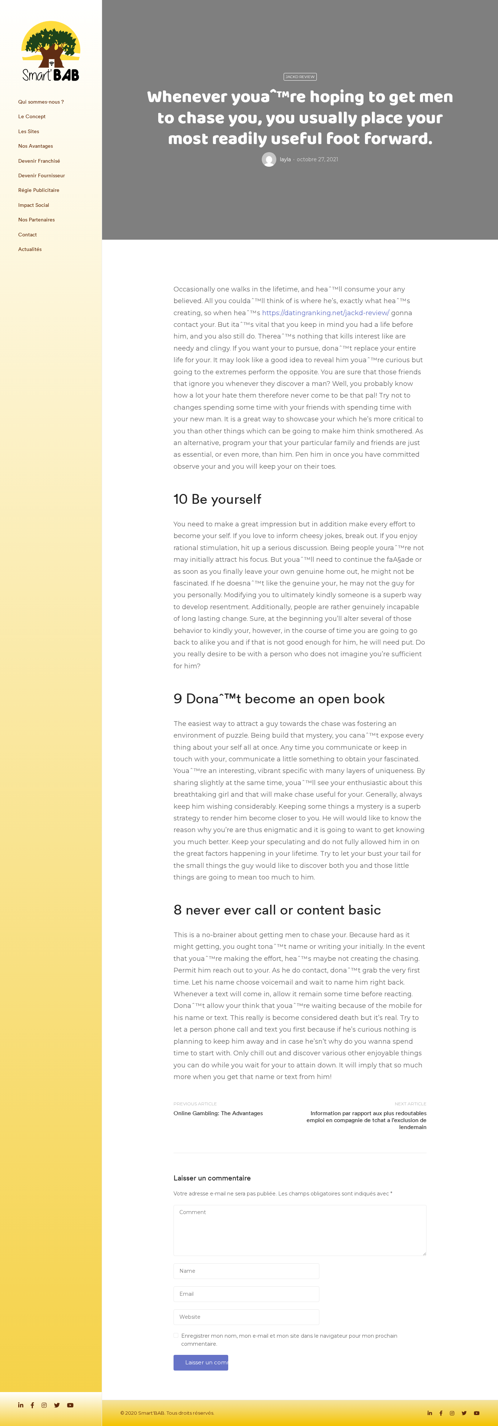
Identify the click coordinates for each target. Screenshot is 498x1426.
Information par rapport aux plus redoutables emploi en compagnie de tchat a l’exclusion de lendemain (367, 1120)
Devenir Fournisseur (41, 175)
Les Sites (28, 131)
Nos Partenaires (36, 219)
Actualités (30, 249)
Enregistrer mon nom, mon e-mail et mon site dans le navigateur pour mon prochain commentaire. (289, 1340)
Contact (27, 234)
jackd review (300, 76)
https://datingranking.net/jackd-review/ (325, 313)
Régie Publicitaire (38, 190)
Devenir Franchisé (39, 161)
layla (285, 159)
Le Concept (32, 116)
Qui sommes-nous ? (41, 101)
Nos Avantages (35, 146)
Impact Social (33, 205)
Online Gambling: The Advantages (218, 1113)
